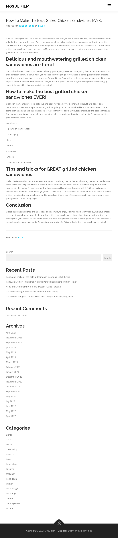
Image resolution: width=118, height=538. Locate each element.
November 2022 (14, 381)
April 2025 (11, 332)
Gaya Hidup (11, 449)
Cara (8, 439)
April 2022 (11, 416)
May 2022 (11, 411)
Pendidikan (11, 478)
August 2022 (12, 396)
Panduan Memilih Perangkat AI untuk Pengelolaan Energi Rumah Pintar (41, 281)
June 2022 (11, 406)
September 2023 (14, 342)
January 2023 (12, 371)
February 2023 (13, 367)
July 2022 (10, 401)
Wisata (9, 508)
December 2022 (14, 376)
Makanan (10, 473)
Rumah (9, 483)
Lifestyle (10, 468)
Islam (8, 459)
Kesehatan (11, 464)
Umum (9, 498)
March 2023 (12, 362)
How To (22, 237)
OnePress (62, 530)
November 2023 (14, 337)
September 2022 (14, 391)
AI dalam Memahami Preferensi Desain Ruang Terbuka (33, 286)
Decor (9, 444)
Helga (41, 26)
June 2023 (11, 347)
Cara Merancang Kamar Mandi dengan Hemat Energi (32, 291)
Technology (12, 488)
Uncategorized (13, 503)
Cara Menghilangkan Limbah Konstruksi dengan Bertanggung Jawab (39, 296)
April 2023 (11, 357)
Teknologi (11, 493)
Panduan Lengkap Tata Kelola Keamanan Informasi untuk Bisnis (38, 276)
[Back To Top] (59, 523)
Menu (109, 5)
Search (9, 251)
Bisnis (9, 434)
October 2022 (13, 386)
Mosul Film (17, 6)
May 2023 (11, 352)
